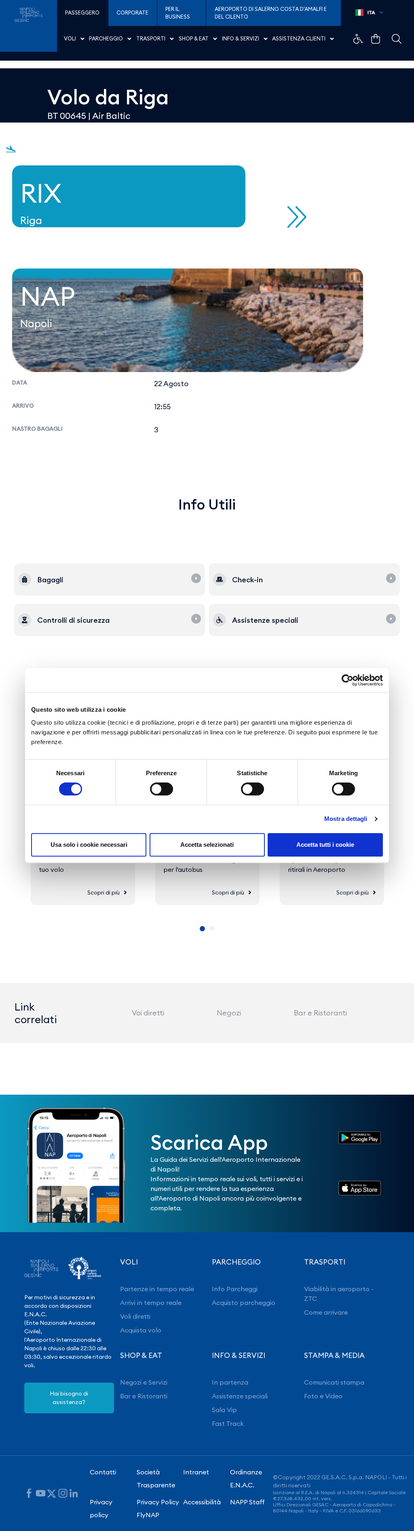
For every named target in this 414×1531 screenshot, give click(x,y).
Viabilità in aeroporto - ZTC (339, 1294)
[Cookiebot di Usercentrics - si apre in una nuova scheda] (347, 680)
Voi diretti (148, 1012)
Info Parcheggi (235, 1289)
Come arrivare (326, 1312)
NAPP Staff (247, 1502)
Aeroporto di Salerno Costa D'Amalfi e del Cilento (271, 13)
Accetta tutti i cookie (325, 844)
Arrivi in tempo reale (151, 1302)
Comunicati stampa (334, 1382)
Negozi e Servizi (143, 1382)
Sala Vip (224, 1410)
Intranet (196, 1472)
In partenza (230, 1382)
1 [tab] (202, 928)
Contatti (103, 1472)
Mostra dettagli (346, 818)
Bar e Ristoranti (320, 1012)
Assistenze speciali (240, 1396)
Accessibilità (202, 1502)
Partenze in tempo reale (157, 1289)
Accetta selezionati (207, 844)
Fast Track (228, 1423)
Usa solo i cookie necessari (89, 844)
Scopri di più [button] (103, 892)
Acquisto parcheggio (243, 1302)
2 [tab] (212, 928)
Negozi (229, 1012)
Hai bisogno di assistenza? (69, 1398)
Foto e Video (323, 1396)
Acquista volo (140, 1330)
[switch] (161, 788)
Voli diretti (135, 1316)
